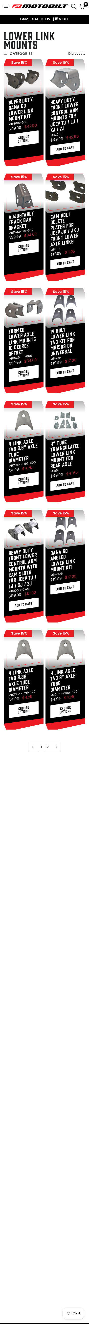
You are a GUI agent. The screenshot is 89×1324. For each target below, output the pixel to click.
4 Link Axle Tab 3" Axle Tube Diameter (63, 680)
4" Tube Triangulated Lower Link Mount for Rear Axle (65, 453)
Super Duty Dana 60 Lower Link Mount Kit (21, 109)
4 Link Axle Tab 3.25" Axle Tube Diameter (21, 680)
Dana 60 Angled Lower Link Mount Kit (62, 560)
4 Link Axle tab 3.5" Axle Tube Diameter (23, 450)
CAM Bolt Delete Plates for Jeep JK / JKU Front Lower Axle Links (64, 229)
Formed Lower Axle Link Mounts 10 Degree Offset (22, 341)
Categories (21, 53)
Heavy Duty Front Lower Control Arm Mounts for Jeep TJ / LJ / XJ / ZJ (64, 114)
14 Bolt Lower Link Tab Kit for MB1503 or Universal (62, 341)
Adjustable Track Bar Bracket (21, 220)
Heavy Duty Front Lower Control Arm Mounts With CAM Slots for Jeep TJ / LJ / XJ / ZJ (23, 567)
